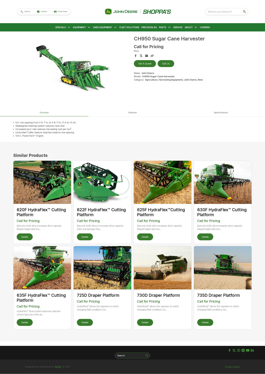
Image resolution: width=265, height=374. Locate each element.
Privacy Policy (232, 366)
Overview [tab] (44, 112)
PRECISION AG (149, 27)
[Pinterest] (243, 350)
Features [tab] (132, 112)
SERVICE (177, 27)
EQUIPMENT (79, 27)
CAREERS (205, 27)
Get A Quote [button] (144, 63)
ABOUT (189, 27)
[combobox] (226, 11)
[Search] (146, 355)
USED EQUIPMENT (102, 27)
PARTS (162, 27)
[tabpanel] (72, 69)
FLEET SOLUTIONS (129, 27)
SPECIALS (60, 27)
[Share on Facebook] (135, 55)
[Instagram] (238, 350)
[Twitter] (234, 350)
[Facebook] (229, 350)
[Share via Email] (146, 55)
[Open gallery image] (72, 69)
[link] (60, 11)
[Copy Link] (152, 55)
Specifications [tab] (221, 112)
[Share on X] (141, 55)
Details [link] (24, 236)
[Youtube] (247, 350)
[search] (244, 11)
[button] (25, 11)
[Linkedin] (252, 350)
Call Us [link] (166, 63)
